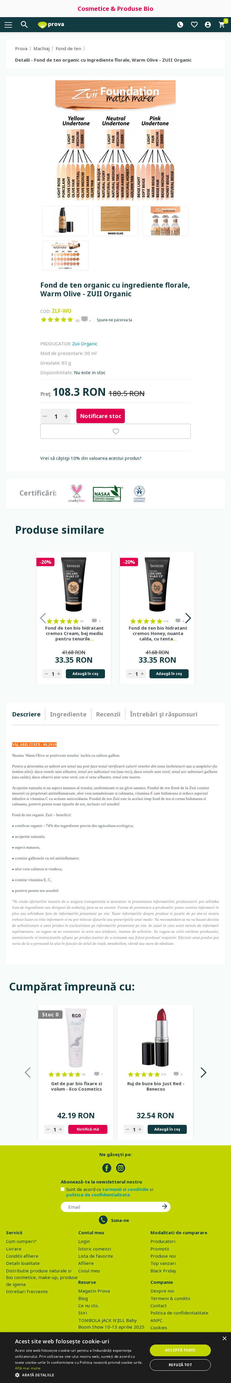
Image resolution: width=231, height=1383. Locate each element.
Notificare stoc (100, 416)
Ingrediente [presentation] (68, 714)
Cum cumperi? (21, 1241)
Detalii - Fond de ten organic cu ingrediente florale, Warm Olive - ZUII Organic (103, 60)
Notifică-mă (88, 1129)
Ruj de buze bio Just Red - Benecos (155, 1086)
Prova (21, 48)
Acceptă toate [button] (180, 1350)
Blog (83, 1298)
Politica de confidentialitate (179, 1313)
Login (84, 1241)
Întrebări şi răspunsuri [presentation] (164, 714)
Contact (158, 1305)
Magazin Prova (94, 1291)
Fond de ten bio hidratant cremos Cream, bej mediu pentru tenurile (74, 633)
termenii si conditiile (125, 1189)
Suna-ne (120, 1220)
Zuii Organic (84, 343)
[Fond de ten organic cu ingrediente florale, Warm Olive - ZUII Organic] (65, 221)
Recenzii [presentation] (108, 714)
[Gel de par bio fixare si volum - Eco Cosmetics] (75, 1037)
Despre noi (162, 1291)
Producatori (162, 1241)
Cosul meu (89, 1271)
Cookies (158, 1327)
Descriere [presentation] (26, 714)
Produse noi (163, 1256)
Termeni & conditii (170, 1298)
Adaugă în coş (85, 673)
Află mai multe (28, 1368)
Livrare (13, 1249)
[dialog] (115, 1357)
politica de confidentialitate (98, 1195)
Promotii (159, 1249)
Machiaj (41, 48)
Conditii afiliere (22, 1256)
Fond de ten (68, 48)
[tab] (28, 714)
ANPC (156, 1320)
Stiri (82, 1313)
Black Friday (163, 1271)
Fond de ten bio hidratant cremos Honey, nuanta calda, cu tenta (158, 633)
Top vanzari (163, 1263)
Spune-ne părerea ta (114, 320)
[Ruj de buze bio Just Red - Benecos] (155, 1037)
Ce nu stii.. (88, 1305)
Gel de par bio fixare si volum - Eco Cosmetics (76, 1086)
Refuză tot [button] (180, 1364)
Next (188, 618)
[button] (79, 1374)
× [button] (224, 1338)
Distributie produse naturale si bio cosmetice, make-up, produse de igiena (42, 1277)
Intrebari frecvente (27, 1291)
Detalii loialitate (23, 1263)
